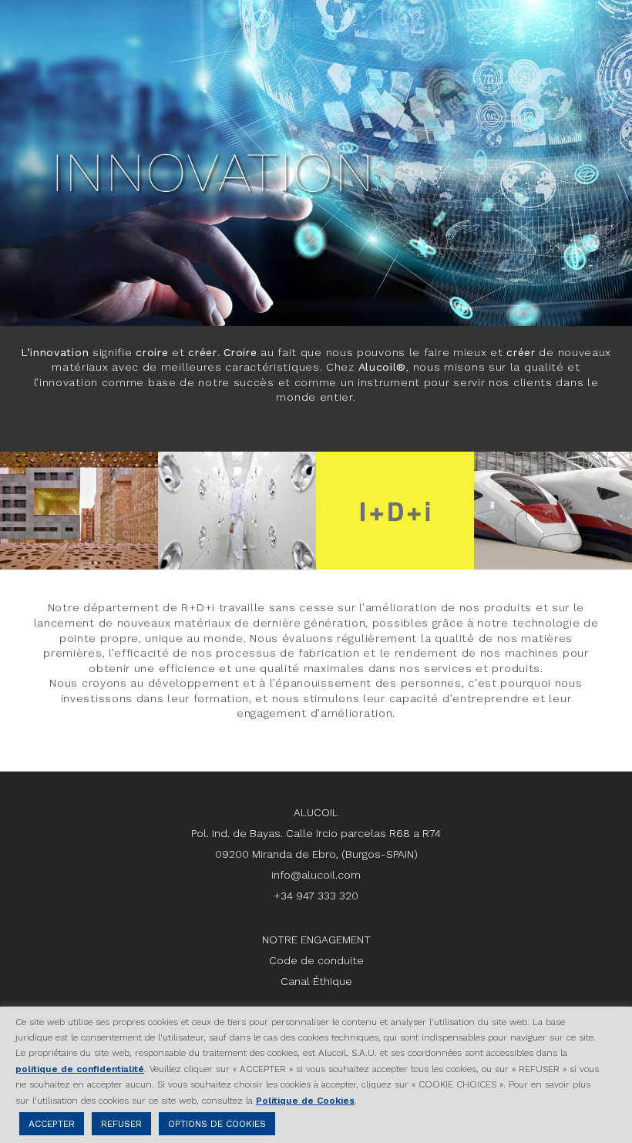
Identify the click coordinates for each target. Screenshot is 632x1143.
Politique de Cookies (305, 1100)
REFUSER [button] (121, 1123)
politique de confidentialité (79, 1069)
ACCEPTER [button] (52, 1123)
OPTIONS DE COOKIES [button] (217, 1123)
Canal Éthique (316, 981)
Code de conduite (316, 960)
